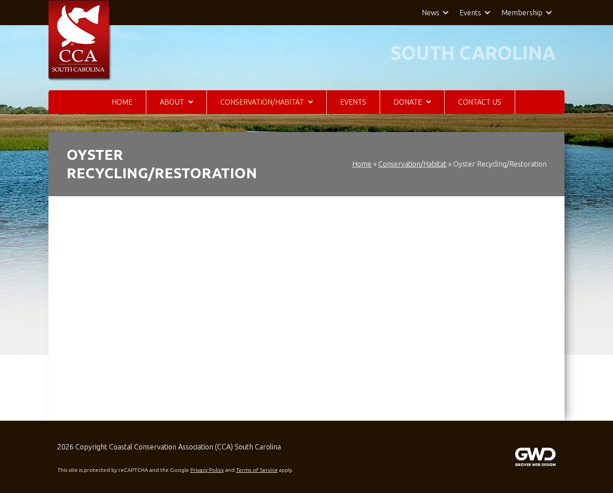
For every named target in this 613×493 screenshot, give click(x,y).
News (430, 13)
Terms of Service (257, 470)
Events (470, 13)
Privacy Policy (207, 470)
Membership (522, 13)
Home (362, 164)
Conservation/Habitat (412, 164)
